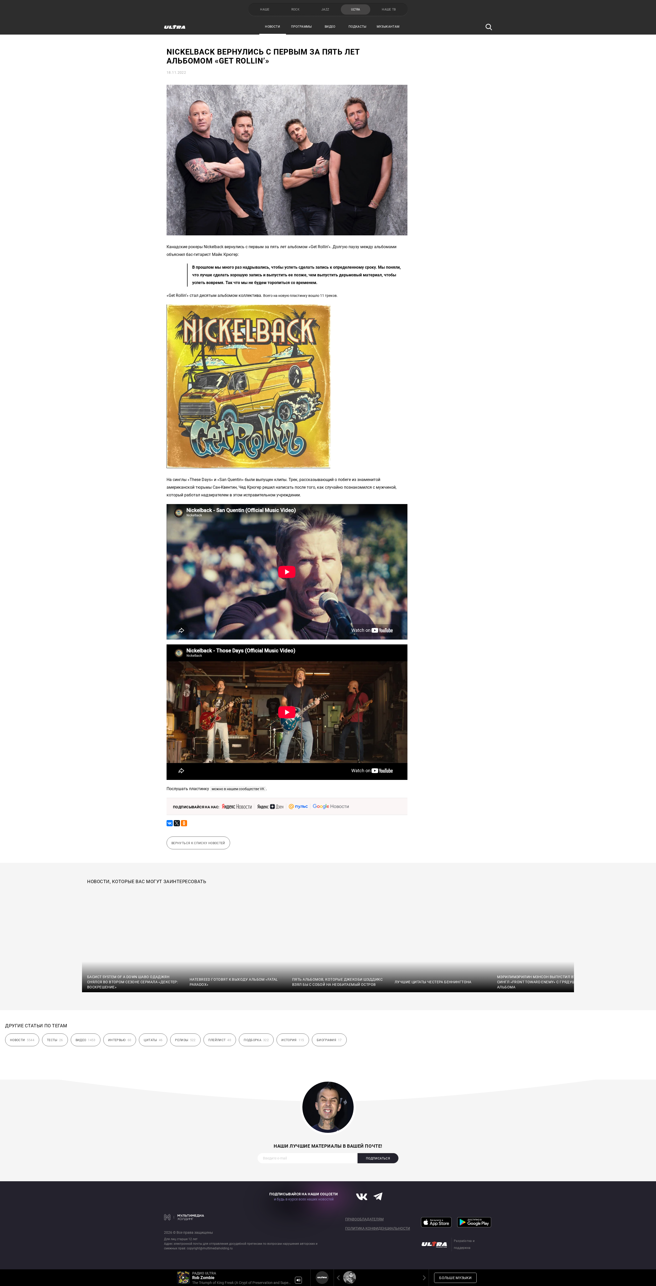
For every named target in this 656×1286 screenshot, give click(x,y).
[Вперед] (423, 1277)
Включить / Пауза (183, 1277)
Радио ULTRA (322, 1277)
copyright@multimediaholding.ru (210, 1248)
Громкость (298, 1280)
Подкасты (357, 26)
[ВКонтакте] (170, 823)
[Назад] (339, 1277)
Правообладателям (364, 1219)
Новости (272, 26)
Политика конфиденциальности (377, 1228)
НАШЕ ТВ (389, 9)
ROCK (295, 9)
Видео (330, 26)
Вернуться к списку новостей (198, 843)
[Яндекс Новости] (237, 806)
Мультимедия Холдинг (184, 1217)
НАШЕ (264, 9)
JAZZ (325, 9)
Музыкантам (388, 26)
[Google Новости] (331, 806)
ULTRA (355, 9)
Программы (301, 26)
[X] (177, 823)
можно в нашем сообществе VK (238, 789)
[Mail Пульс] (298, 806)
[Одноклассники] (184, 823)
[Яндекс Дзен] (270, 806)
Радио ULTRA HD (349, 1277)
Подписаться (378, 1158)
